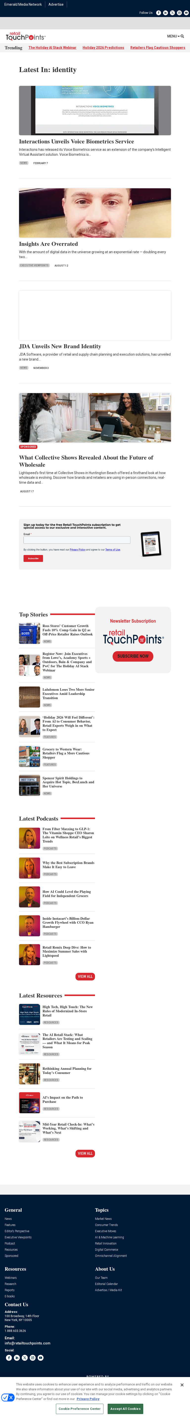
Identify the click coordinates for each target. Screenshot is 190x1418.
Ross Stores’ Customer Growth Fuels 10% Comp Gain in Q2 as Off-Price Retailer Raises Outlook (68, 630)
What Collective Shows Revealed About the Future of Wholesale (86, 461)
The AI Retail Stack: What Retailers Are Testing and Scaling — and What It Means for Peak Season (67, 1041)
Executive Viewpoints (34, 265)
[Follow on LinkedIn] (165, 12)
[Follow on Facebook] (158, 12)
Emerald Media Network (23, 4)
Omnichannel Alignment (111, 1256)
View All (85, 976)
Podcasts (50, 848)
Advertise (56, 4)
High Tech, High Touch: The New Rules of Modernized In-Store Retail (68, 1011)
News (23, 163)
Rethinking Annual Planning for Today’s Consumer (67, 1070)
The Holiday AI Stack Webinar (52, 48)
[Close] (182, 1385)
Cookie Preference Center (80, 1409)
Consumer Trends (106, 1225)
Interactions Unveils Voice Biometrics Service (76, 141)
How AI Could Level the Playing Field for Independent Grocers (67, 893)
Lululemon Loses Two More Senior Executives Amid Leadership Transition (69, 693)
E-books (10, 1296)
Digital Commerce (106, 1249)
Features (50, 737)
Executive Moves (105, 1231)
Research (10, 1284)
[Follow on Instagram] (179, 12)
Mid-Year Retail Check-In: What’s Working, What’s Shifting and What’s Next (68, 1128)
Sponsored (11, 1256)
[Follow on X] (172, 12)
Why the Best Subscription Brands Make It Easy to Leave (68, 864)
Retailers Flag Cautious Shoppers (157, 48)
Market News (103, 1219)
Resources (51, 1022)
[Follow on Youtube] (186, 12)
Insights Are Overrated (48, 243)
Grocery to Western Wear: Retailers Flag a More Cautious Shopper (66, 753)
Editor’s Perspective (17, 1231)
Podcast (10, 1243)
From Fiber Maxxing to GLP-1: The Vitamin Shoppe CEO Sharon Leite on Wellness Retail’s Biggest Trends (68, 835)
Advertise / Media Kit (108, 1290)
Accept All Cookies (125, 1409)
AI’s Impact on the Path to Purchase (63, 1099)
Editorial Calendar (106, 1284)
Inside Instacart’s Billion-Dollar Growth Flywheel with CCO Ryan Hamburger (68, 922)
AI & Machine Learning (109, 1237)
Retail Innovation (106, 1243)
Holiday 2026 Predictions (103, 48)
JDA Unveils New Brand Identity (60, 346)
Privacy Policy (88, 1399)
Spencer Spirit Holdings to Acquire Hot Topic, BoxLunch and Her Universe (68, 782)
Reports (10, 1290)
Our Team (101, 1278)
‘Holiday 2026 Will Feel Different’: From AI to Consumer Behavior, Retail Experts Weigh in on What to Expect (69, 723)
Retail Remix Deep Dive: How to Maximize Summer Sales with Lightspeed (67, 951)
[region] (95, 1397)
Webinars (11, 1278)
